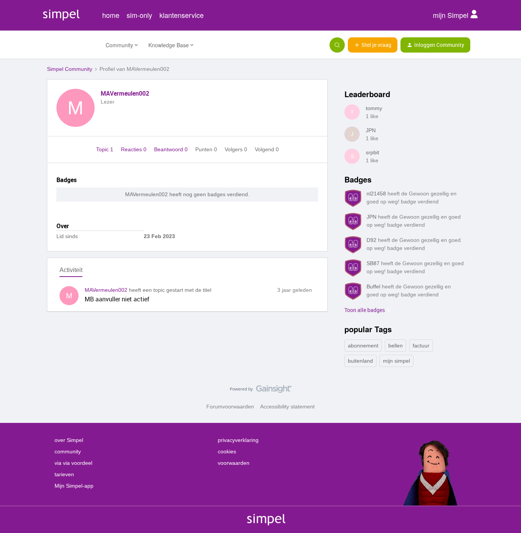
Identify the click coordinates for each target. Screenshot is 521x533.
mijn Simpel (451, 15)
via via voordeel (73, 463)
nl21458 (376, 193)
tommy (374, 108)
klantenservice (181, 15)
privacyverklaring (238, 440)
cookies (227, 451)
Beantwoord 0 (171, 149)
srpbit (372, 152)
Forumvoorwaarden (230, 406)
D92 (371, 240)
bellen (395, 346)
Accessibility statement (287, 406)
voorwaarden (233, 463)
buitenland (360, 361)
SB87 (373, 263)
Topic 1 (105, 149)
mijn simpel (396, 361)
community (68, 451)
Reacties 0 (134, 149)
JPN (371, 130)
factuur (421, 346)
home (110, 15)
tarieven (64, 474)
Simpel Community (69, 69)
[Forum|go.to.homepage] (71, 45)
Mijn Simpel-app (74, 486)
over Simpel (69, 440)
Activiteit (70, 270)
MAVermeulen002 (125, 93)
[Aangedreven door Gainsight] (260, 391)
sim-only (139, 15)
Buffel (373, 286)
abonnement (363, 346)
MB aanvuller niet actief (117, 299)
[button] (372, 45)
